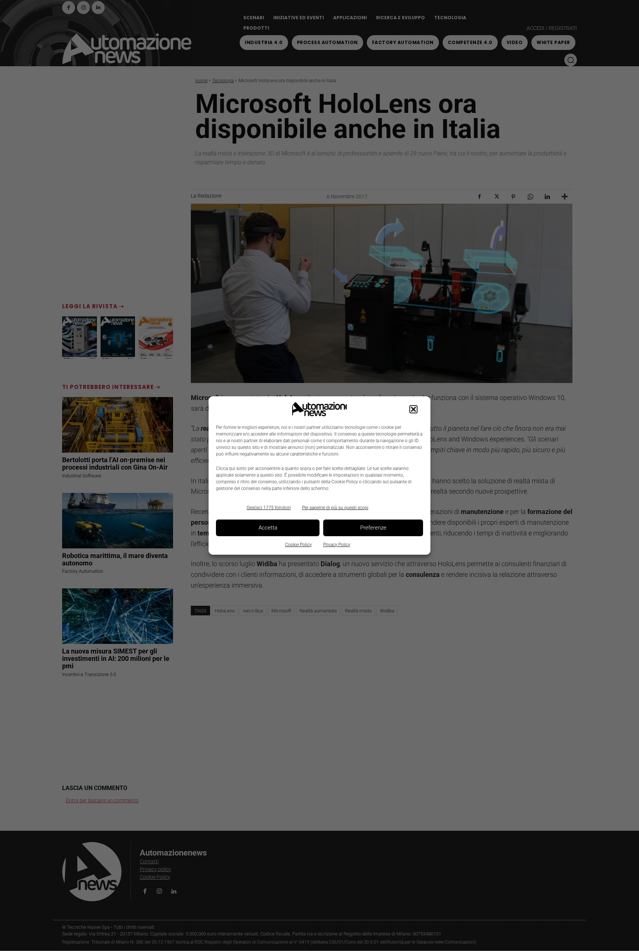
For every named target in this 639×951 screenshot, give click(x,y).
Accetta (267, 527)
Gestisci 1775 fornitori (269, 507)
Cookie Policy (298, 544)
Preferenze (373, 527)
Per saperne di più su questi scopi (335, 507)
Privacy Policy (336, 544)
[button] (413, 409)
